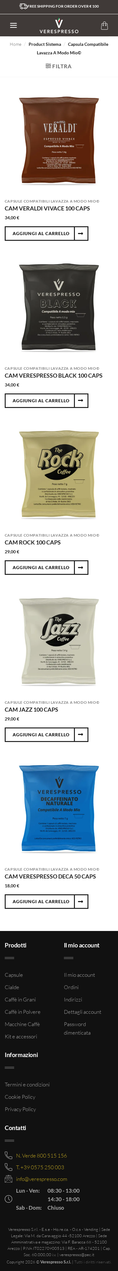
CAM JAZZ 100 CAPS (31, 709)
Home (15, 44)
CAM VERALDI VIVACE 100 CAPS (47, 208)
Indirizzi (73, 999)
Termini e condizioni (27, 1084)
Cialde (12, 987)
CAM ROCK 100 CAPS (33, 542)
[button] (13, 25)
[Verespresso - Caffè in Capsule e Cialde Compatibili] (59, 25)
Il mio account (79, 974)
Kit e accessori (21, 1036)
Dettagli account (82, 1011)
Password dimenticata (77, 1028)
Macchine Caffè (22, 1024)
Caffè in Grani (20, 999)
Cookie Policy (20, 1096)
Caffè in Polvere (23, 1011)
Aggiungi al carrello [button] (41, 233)
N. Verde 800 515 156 (41, 1155)
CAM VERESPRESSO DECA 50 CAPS (50, 876)
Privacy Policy (20, 1109)
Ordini (71, 987)
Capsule (14, 974)
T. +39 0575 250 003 (40, 1167)
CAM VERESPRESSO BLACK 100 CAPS (54, 375)
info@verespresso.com (41, 1179)
